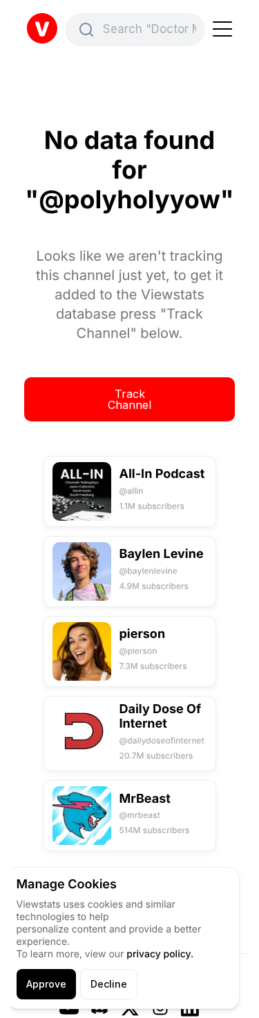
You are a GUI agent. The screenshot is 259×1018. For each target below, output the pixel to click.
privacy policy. (159, 954)
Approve (46, 984)
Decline (108, 984)
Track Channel (129, 399)
